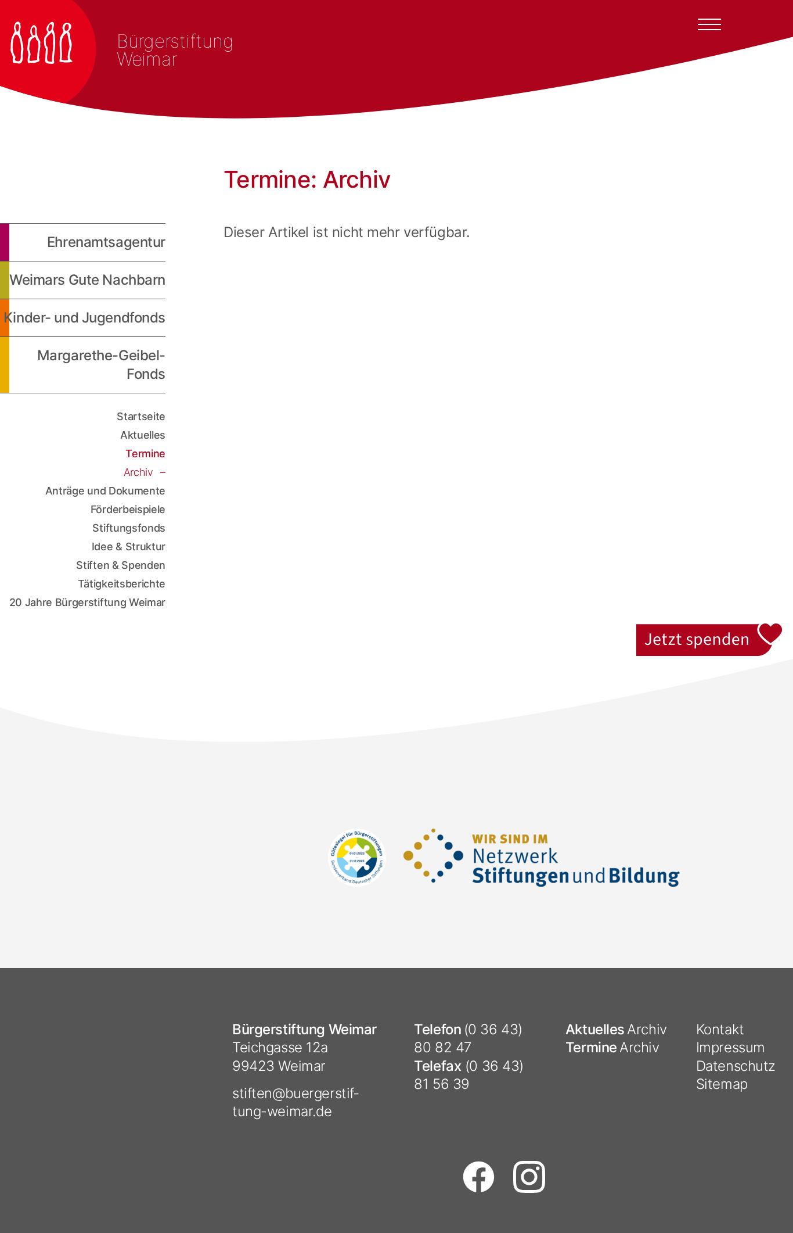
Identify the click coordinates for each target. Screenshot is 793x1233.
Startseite (141, 416)
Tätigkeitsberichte (121, 584)
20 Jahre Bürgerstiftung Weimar (87, 602)
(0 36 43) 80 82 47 (468, 1038)
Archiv (140, 472)
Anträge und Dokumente (105, 491)
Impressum (730, 1047)
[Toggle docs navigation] (709, 23)
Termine (145, 453)
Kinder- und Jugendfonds (84, 317)
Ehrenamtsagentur (106, 242)
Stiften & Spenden (120, 565)
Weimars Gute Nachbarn (87, 279)
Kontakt (720, 1029)
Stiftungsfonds (128, 528)
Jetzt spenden (710, 630)
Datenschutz (736, 1066)
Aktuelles (142, 435)
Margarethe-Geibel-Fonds (101, 364)
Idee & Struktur (128, 546)
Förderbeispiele (128, 509)
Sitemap (722, 1084)
